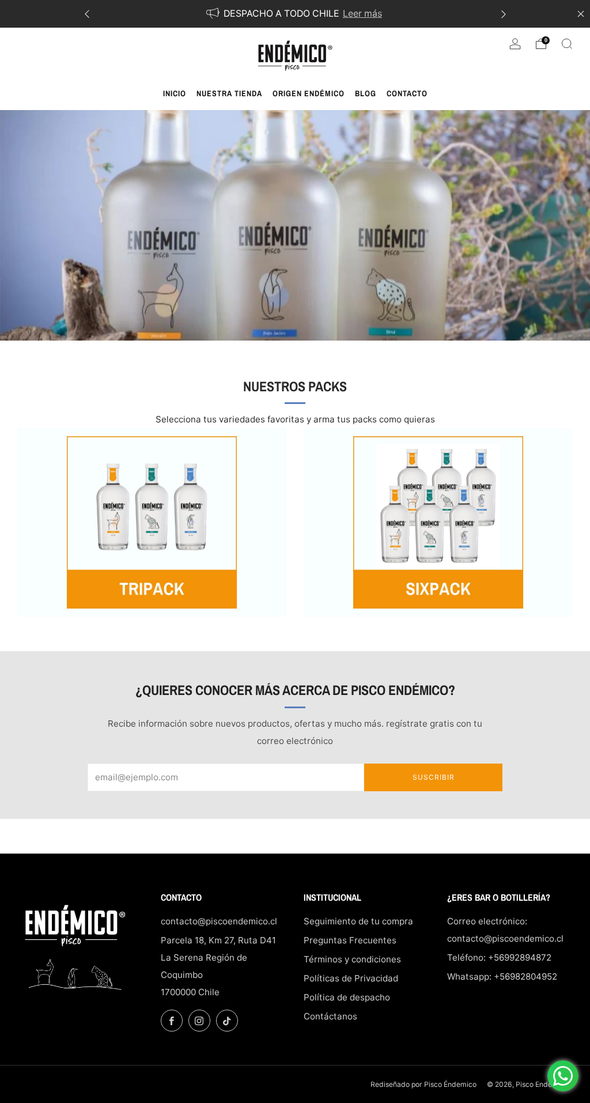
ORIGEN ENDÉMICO (309, 93)
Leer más (362, 13)
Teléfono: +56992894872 (499, 957)
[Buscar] (567, 44)
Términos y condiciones (352, 959)
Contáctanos (330, 1016)
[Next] (503, 14)
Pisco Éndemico (451, 1084)
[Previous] (87, 14)
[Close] (581, 14)
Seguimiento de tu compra (358, 921)
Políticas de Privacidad (351, 978)
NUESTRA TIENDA (229, 93)
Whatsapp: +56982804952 (502, 976)
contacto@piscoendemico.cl (219, 921)
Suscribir (434, 777)
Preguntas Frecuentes (350, 940)
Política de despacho (347, 997)
